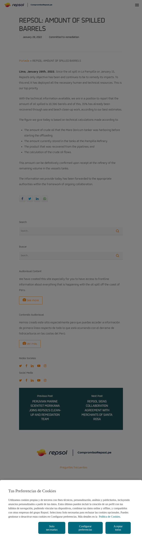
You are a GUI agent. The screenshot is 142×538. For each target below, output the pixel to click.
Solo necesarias (51, 528)
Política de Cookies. (110, 516)
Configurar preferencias (85, 528)
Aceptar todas (118, 528)
